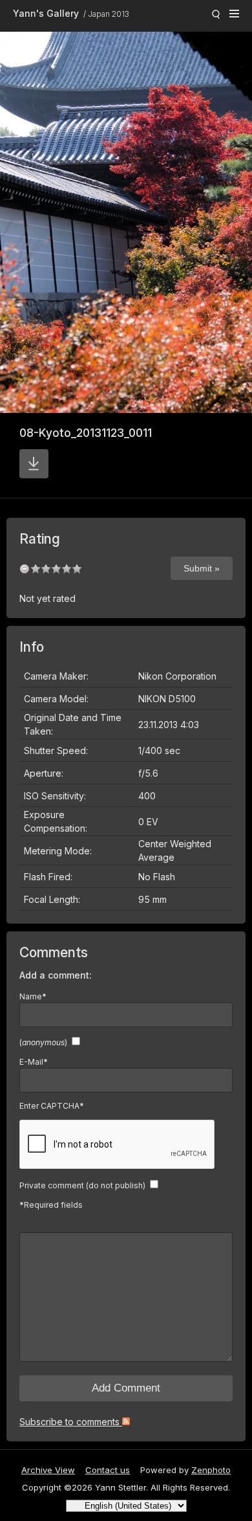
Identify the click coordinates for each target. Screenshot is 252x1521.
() (43, 1042)
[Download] (33, 463)
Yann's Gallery (46, 13)
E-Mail (33, 1062)
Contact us (107, 1470)
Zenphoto (211, 1470)
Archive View (48, 1470)
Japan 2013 (108, 14)
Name (33, 996)
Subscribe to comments (70, 1421)
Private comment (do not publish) (82, 1185)
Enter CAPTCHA (51, 1106)
